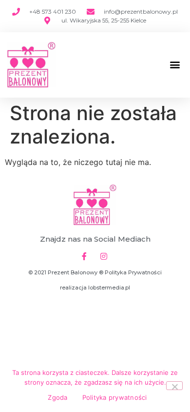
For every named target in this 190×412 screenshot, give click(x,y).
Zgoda (57, 397)
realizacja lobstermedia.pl (95, 287)
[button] (175, 65)
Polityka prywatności (114, 397)
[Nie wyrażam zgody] (174, 385)
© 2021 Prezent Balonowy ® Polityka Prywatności (95, 272)
